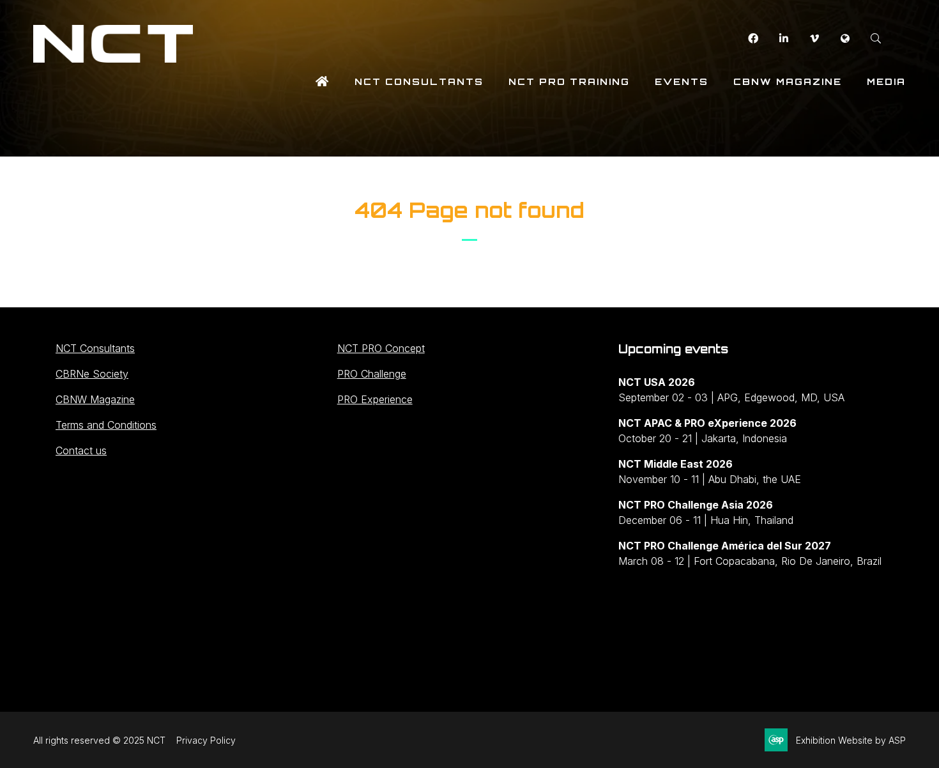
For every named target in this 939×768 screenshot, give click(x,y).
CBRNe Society (92, 373)
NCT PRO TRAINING (569, 81)
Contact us (81, 450)
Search (875, 38)
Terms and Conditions (106, 425)
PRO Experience (375, 399)
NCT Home (323, 81)
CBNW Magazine (787, 81)
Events (681, 81)
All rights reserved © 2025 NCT (99, 740)
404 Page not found (469, 210)
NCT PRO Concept (381, 348)
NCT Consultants (419, 81)
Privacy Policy (206, 740)
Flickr (845, 38)
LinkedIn (783, 38)
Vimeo (814, 38)
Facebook (753, 38)
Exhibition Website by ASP (851, 740)
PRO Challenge (371, 373)
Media (886, 81)
